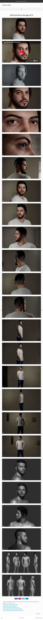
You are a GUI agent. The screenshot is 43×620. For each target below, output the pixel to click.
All (21, 9)
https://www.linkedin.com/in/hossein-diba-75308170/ (13, 610)
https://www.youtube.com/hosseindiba (10, 604)
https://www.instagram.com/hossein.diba (11, 607)
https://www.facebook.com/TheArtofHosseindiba (12, 608)
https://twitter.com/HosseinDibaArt (10, 606)
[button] (38, 614)
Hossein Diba (6, 5)
